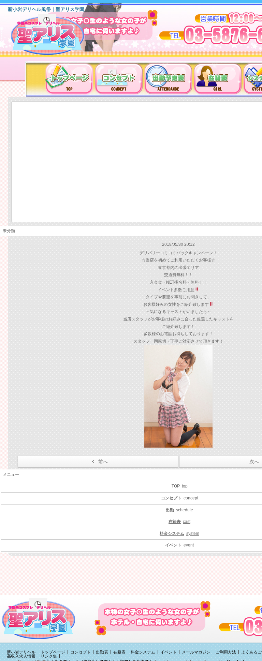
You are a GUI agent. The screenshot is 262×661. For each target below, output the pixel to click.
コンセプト (80, 652)
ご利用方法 (226, 652)
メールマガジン (196, 652)
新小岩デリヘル (21, 652)
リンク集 (49, 656)
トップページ (53, 652)
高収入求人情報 (21, 656)
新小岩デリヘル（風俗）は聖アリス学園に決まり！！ (56, 37)
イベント (168, 652)
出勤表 (102, 652)
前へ (103, 461)
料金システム (143, 652)
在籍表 (119, 652)
